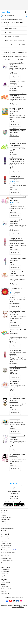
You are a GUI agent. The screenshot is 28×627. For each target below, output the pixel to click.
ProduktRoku (4, 587)
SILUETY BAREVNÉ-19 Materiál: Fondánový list (17, 399)
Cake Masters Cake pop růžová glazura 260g (17, 272)
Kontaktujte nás (14, 493)
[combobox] (14, 15)
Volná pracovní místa (6, 519)
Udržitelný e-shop (5, 593)
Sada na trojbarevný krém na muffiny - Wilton (16, 220)
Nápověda (3, 576)
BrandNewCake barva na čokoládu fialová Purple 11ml (16, 158)
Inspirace (3, 591)
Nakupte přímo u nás (6, 543)
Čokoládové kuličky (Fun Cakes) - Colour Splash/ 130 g (17, 367)
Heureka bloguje (5, 524)
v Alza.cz (11, 264)
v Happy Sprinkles (13, 169)
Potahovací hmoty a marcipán (16, 275)
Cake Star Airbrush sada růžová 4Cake (17, 197)
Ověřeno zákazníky (5, 582)
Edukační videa (4, 574)
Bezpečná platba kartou (7, 550)
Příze (10, 290)
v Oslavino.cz (12, 322)
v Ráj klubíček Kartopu (14, 303)
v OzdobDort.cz (13, 343)
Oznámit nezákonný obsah (7, 528)
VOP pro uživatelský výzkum (8, 552)
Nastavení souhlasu (6, 545)
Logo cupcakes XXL (14, 381)
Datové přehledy (5, 569)
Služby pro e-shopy (5, 563)
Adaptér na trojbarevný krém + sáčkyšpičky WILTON (17, 109)
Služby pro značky (5, 567)
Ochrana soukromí (5, 548)
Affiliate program (5, 571)
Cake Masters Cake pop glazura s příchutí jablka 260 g (17, 144)
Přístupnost (4, 530)
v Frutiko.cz (12, 391)
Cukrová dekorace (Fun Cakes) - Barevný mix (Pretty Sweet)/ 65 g (17, 129)
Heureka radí (4, 541)
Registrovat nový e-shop (7, 561)
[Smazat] (24, 15)
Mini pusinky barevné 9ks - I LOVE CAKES (14, 338)
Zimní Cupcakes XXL (14, 419)
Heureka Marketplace (6, 565)
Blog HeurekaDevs (5, 526)
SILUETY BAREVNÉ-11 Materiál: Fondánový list (17, 436)
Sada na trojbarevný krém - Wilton (16, 63)
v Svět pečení (12, 121)
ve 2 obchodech (13, 91)
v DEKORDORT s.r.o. (14, 74)
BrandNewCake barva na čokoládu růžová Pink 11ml (16, 239)
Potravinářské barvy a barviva (16, 85)
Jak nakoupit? (4, 537)
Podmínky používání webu (18, 607)
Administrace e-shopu (6, 558)
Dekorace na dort (13, 66)
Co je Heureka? (4, 513)
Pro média (3, 522)
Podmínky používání (6, 517)
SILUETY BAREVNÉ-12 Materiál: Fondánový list (14, 319)
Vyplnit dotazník (14, 498)
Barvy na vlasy (12, 354)
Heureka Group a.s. (17, 605)
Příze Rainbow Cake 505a (15, 288)
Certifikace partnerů (6, 589)
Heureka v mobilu (5, 539)
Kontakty (3, 515)
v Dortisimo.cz (12, 212)
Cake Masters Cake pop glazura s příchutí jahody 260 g (17, 94)
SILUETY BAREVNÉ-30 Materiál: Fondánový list (17, 455)
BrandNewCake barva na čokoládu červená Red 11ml (16, 177)
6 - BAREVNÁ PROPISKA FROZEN (17, 259)
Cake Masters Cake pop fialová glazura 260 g (17, 82)
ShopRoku (3, 584)
